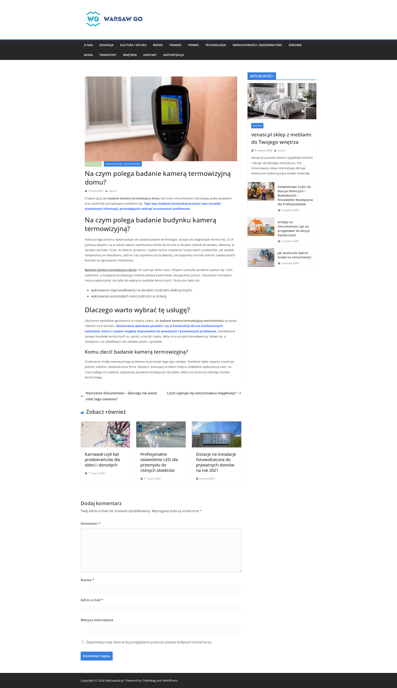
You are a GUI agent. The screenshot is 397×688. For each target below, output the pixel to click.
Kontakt (150, 55)
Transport (107, 55)
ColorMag (149, 680)
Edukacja (106, 45)
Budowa (257, 125)
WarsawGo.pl (115, 680)
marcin (112, 191)
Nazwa (87, 580)
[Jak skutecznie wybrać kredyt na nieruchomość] (261, 258)
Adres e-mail (92, 600)
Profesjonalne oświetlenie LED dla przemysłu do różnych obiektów (159, 462)
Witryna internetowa (97, 620)
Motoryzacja (173, 55)
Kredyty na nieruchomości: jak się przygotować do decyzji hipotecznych (294, 228)
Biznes (158, 45)
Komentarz (91, 523)
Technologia (215, 45)
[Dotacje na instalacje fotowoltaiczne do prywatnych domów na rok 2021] (216, 424)
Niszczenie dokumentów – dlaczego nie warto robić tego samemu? (121, 396)
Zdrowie (295, 45)
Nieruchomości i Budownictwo (257, 45)
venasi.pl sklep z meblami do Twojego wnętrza (281, 138)
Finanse (176, 45)
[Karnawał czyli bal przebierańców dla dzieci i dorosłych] (105, 424)
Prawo (193, 45)
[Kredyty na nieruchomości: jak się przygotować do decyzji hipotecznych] (261, 231)
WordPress (170, 680)
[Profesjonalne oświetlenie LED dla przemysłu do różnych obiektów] (161, 424)
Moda (88, 55)
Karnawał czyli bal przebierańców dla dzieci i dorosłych (102, 459)
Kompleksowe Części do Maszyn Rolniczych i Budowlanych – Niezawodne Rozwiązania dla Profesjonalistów (295, 195)
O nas (88, 45)
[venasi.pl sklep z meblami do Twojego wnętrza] (282, 101)
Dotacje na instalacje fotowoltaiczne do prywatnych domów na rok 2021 (216, 462)
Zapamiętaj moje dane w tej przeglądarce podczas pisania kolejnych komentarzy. (149, 642)
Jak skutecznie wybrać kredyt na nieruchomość (294, 255)
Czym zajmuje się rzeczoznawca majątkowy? (201, 393)
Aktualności (93, 163)
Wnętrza (130, 55)
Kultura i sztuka (133, 45)
